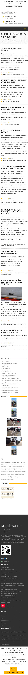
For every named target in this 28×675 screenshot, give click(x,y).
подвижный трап (14, 74)
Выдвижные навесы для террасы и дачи (10, 378)
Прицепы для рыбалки (6, 376)
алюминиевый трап (6, 74)
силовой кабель (11, 477)
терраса (4, 124)
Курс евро (3, 489)
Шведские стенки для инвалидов (8, 597)
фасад (13, 345)
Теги (2, 625)
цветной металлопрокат (18, 466)
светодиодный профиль (7, 476)
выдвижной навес (22, 160)
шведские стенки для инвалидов (17, 542)
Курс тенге (3, 493)
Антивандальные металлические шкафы (10, 382)
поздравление (11, 479)
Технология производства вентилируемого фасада (9, 253)
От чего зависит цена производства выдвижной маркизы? (12, 108)
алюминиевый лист (3, 474)
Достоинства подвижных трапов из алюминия (12, 50)
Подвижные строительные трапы (9, 373)
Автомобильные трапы (6, 371)
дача (7, 124)
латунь (20, 477)
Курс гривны (4, 495)
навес (13, 124)
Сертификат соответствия (6, 606)
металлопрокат (7, 464)
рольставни (22, 323)
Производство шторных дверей (7, 569)
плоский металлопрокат (6, 469)
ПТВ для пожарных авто (7, 364)
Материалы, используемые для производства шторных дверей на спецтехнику (12, 212)
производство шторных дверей (16, 468)
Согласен (13, 669)
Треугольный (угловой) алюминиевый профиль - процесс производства (13, 167)
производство (21, 74)
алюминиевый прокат (11, 471)
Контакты (3, 613)
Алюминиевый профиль (7, 388)
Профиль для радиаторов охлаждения (10, 390)
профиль (13, 202)
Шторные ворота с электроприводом (8, 580)
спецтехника (4, 324)
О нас (2, 618)
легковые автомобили (21, 324)
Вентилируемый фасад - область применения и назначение (11, 331)
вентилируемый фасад (7, 272)
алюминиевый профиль (19, 202)
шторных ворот (10, 536)
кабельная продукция (17, 464)
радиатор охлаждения (17, 471)
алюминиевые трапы (5, 542)
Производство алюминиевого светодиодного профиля (12, 583)
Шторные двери (5, 361)
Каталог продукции (5, 567)
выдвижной (17, 124)
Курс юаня (3, 494)
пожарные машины (22, 476)
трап (12, 101)
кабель (10, 468)
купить (5, 466)
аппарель (18, 476)
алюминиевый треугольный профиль (10, 200)
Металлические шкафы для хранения (9, 576)
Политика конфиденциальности (14, 672)
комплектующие (24, 345)
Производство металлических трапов (8, 595)
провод (23, 469)
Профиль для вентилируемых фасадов (10, 392)
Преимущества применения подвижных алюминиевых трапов (13, 81)
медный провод (8, 474)
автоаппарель (2, 477)
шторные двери (6, 244)
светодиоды (8, 479)
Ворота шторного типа (6, 370)
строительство (13, 476)
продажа (12, 464)
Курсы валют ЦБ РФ (7, 485)
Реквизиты (3, 616)
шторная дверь (12, 474)
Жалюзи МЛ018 (5, 366)
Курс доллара (3, 488)
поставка (23, 464)
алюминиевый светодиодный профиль (16, 469)
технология (20, 272)
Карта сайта (3, 622)
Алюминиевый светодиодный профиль (10, 387)
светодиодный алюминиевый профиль (13, 538)
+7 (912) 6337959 (8, 1)
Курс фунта (4, 490)
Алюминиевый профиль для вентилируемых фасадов (12, 600)
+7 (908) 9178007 (18, 1)
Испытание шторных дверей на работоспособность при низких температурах (11, 282)
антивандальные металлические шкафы (13, 540)
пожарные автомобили (11, 324)
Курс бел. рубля (3, 492)
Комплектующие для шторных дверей (10, 363)
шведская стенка (7, 477)
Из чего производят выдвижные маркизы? (11, 131)
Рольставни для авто (6, 368)
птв (15, 474)
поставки (2, 471)
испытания (11, 323)
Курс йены (3, 498)
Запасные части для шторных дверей (9, 571)
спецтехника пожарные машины (7, 245)
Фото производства (5, 620)
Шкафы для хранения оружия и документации (11, 380)
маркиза (10, 124)
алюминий (11, 160)
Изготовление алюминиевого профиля (9, 589)
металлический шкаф (19, 474)
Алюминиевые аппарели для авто (9, 375)
